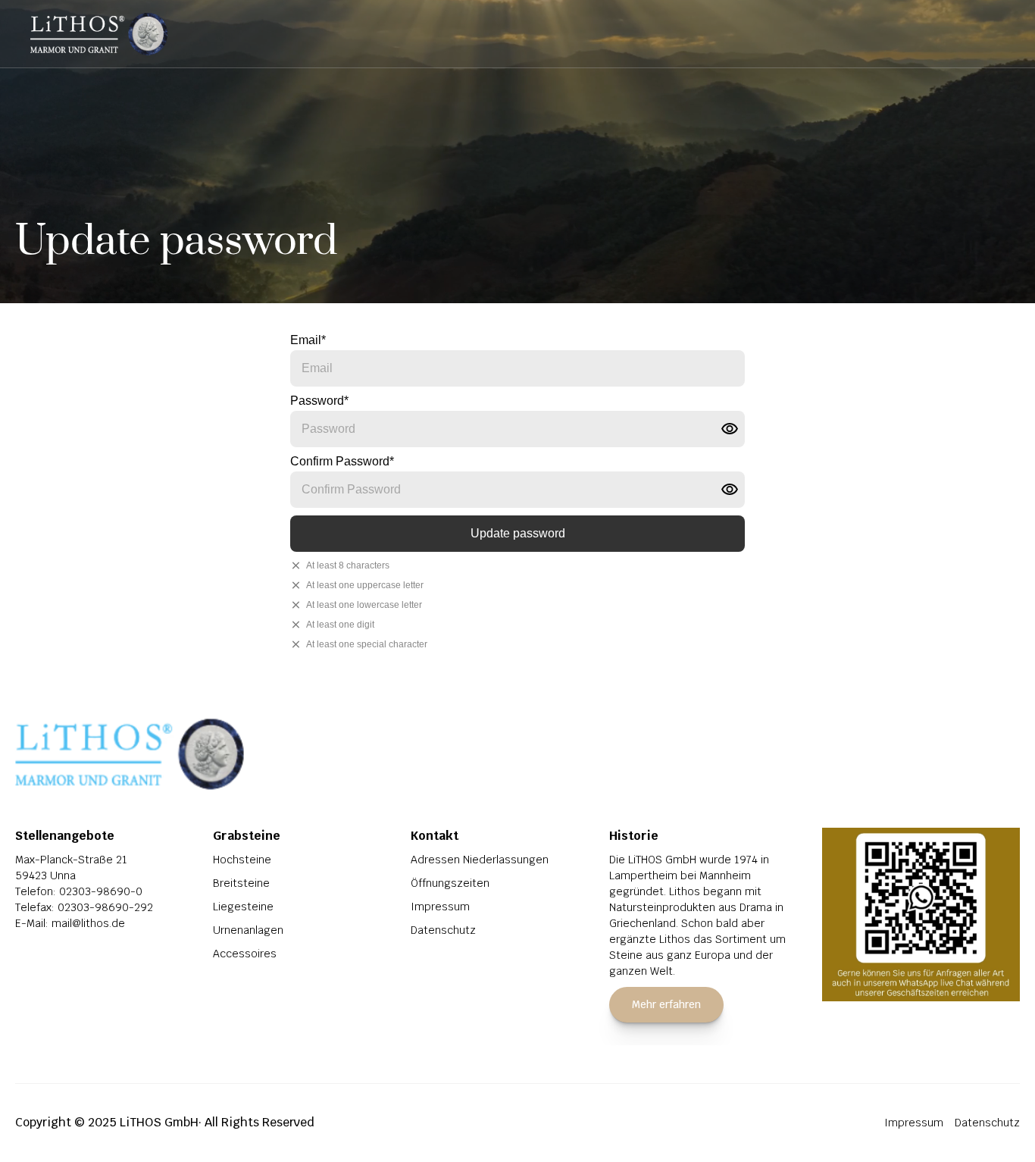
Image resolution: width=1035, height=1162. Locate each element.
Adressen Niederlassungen (480, 859)
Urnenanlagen (248, 930)
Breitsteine (241, 883)
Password (319, 400)
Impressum (440, 906)
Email (308, 340)
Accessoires (245, 953)
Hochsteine (242, 859)
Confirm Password (342, 461)
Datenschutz (443, 930)
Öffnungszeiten (450, 883)
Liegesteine (243, 906)
